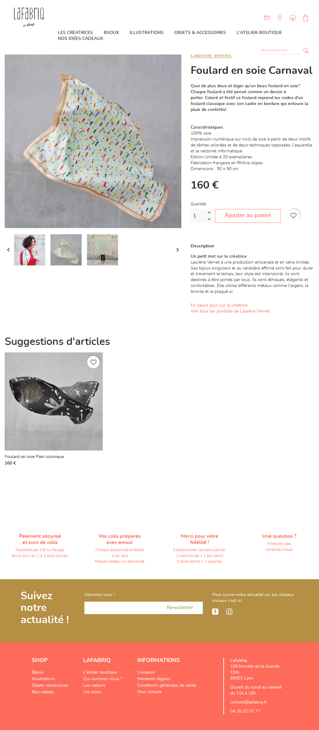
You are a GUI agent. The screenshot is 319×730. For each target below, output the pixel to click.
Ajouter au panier (248, 215)
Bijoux (111, 33)
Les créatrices (75, 33)
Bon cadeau (43, 692)
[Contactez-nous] (267, 18)
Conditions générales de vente (166, 685)
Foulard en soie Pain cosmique (34, 457)
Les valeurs (94, 685)
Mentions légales (153, 679)
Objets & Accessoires (200, 33)
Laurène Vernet (211, 55)
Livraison (146, 672)
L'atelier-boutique (259, 33)
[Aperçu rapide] (96, 461)
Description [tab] (202, 246)
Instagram (229, 611)
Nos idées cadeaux (80, 38)
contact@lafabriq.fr (248, 702)
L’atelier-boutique (100, 672)
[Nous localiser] (279, 22)
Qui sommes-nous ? (102, 679)
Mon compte (149, 692)
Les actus (92, 692)
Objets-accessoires (50, 685)
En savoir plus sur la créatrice (219, 305)
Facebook (215, 611)
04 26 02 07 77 (245, 711)
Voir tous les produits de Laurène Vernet (230, 311)
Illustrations (147, 33)
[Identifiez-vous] (291, 22)
